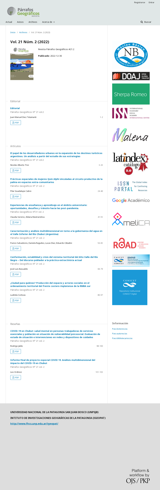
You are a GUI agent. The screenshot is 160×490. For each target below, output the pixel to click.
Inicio (12, 32)
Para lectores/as (120, 328)
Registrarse (139, 2)
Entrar (151, 2)
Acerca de (47, 21)
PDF (17, 122)
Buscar (147, 21)
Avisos (20, 21)
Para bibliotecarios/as (122, 338)
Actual (9, 21)
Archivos (33, 21)
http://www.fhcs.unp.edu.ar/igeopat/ (34, 423)
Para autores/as (119, 333)
